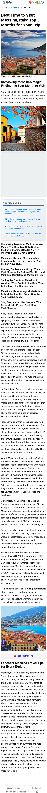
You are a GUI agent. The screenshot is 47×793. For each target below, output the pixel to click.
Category (15, 7)
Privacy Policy (13, 788)
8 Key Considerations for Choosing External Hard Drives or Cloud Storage (22, 220)
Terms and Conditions (17, 792)
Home (4, 7)
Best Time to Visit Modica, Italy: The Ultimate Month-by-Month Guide (23, 235)
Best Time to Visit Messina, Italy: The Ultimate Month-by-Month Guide (23, 227)
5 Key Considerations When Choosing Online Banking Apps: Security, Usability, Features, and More (23, 211)
